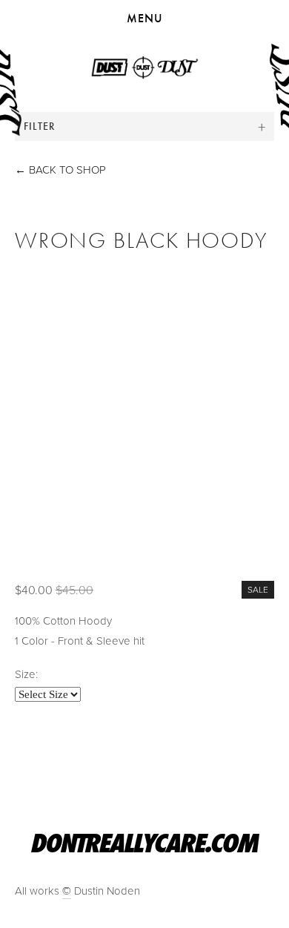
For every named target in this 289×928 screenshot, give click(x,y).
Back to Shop (60, 169)
